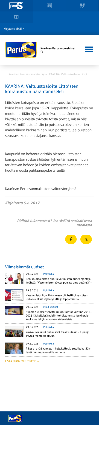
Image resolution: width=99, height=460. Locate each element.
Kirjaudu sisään (13, 28)
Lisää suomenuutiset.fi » (22, 361)
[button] (88, 48)
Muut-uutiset (50, 307)
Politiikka (48, 274)
